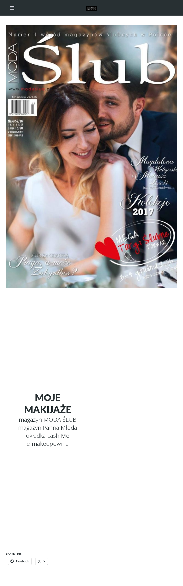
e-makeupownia (48, 444)
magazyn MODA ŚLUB (48, 419)
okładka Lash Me (47, 435)
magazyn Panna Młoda (47, 427)
